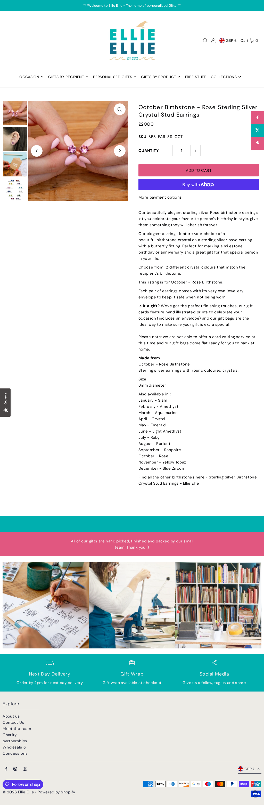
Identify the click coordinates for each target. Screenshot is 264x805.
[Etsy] (25, 769)
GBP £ (231, 40)
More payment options (160, 197)
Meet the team (17, 728)
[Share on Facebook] (257, 117)
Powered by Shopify (56, 792)
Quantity (148, 150)
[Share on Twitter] (257, 130)
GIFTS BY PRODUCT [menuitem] (158, 77)
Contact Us (13, 722)
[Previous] (37, 151)
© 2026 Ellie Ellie (19, 792)
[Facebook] (6, 769)
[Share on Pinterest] (257, 143)
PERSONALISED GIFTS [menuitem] (112, 77)
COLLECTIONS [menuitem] (224, 77)
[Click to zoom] (120, 109)
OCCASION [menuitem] (29, 77)
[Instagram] (15, 769)
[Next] (120, 151)
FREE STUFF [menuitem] (195, 77)
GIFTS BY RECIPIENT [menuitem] (66, 77)
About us (11, 716)
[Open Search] (205, 40)
